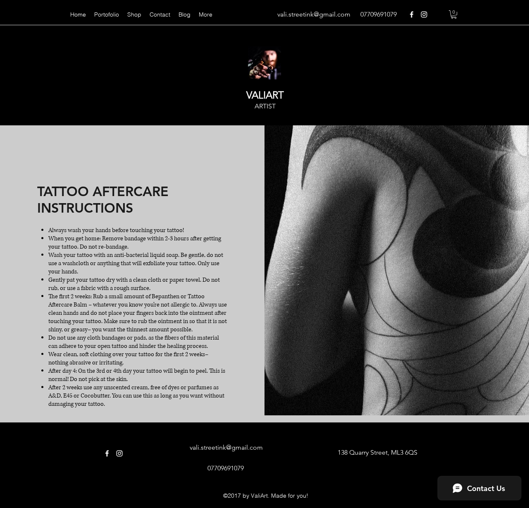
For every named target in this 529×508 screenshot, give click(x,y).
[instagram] (424, 14)
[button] (454, 14)
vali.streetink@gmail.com (313, 14)
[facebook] (411, 14)
